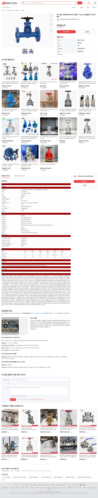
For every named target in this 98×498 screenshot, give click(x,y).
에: (8, 383)
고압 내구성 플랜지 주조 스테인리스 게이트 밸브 (10, 137)
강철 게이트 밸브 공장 (33, 477)
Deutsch (37, 487)
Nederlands (70, 487)
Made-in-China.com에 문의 (44, 484)
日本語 (22, 487)
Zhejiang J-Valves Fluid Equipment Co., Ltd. (69, 19)
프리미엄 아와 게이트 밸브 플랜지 (47, 164)
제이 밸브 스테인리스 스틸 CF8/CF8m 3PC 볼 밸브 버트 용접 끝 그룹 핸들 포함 (87, 457)
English (6, 487)
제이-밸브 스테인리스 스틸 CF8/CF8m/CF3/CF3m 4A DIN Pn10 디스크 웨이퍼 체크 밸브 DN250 (49, 457)
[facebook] (80, 484)
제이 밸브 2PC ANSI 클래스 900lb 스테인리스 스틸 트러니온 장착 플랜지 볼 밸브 (68, 457)
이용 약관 (77, 493)
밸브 (17, 10)
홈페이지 (3, 10)
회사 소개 (15, 484)
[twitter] (84, 484)
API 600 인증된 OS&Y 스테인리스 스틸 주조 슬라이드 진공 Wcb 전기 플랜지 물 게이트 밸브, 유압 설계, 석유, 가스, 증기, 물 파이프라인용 (29, 110)
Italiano (48, 487)
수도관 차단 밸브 (6, 477)
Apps (88, 7)
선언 (20, 484)
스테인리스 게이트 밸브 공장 (19, 477)
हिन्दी (75, 487)
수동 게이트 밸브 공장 (46, 477)
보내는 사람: (6, 379)
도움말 (81, 7)
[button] (75, 2)
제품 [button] (23, 3)
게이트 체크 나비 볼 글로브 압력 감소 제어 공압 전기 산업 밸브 (10, 164)
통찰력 (69, 484)
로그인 (95, 3)
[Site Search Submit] (79, 2)
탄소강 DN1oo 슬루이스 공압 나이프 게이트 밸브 (48, 137)
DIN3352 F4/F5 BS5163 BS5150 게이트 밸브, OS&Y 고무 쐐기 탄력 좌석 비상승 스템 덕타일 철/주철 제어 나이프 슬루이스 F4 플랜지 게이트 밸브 (87, 82)
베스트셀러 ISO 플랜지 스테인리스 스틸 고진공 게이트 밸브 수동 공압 (87, 110)
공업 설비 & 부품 (10, 10)
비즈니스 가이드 (75, 484)
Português (43, 487)
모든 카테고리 (6, 7)
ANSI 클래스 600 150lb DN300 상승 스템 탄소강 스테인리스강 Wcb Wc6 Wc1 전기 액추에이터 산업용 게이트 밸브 (86, 137)
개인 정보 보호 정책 (33, 484)
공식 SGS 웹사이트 (36, 313)
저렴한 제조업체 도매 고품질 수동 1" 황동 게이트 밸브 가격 (48, 110)
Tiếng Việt (90, 487)
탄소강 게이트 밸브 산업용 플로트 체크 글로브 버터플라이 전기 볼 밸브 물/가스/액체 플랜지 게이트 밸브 (10, 82)
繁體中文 (17, 487)
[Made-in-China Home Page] (9, 2)
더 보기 (3, 480)
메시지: (7, 387)
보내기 (13, 399)
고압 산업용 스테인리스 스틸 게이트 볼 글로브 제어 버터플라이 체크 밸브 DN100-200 (29, 82)
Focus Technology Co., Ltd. (50, 491)
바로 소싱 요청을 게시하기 (38, 399)
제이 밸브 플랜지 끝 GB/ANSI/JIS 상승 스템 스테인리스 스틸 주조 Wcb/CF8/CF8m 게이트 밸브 (68, 429)
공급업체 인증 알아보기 (61, 484)
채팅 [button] (88, 31)
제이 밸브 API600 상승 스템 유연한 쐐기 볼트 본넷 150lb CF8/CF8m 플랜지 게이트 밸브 (29, 457)
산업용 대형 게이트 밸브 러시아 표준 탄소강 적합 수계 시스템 (29, 164)
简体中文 (11, 487)
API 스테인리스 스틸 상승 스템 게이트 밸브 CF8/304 (48, 82)
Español (32, 487)
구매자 (73, 7)
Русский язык (54, 487)
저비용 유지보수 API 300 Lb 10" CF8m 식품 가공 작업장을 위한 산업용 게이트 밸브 (67, 137)
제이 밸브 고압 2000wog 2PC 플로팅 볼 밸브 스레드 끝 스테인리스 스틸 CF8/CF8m (9, 457)
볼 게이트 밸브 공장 (58, 477)
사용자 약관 (25, 484)
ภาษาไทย (79, 487)
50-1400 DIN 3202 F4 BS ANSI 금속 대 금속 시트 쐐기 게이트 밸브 (10, 110)
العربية (64, 487)
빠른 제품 (53, 484)
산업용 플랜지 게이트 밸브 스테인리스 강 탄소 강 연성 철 (67, 82)
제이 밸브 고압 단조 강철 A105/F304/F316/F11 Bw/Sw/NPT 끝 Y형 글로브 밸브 (29, 429)
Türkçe (84, 487)
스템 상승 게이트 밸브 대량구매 (84, 477)
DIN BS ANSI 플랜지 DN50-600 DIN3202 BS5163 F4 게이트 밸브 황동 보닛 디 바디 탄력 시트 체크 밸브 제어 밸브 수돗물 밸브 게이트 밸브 (30, 137)
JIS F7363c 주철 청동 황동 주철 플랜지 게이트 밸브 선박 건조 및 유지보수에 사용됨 (68, 110)
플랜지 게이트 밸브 (70, 477)
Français (27, 487)
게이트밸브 (22, 10)
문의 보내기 (66, 31)
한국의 (60, 487)
